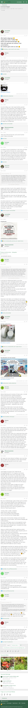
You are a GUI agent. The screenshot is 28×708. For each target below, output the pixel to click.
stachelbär (3, 10)
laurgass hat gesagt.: (6, 602)
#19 (26, 599)
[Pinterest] (7, 695)
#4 (26, 104)
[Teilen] (25, 36)
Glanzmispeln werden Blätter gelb (11, 676)
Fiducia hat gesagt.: (5, 173)
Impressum (3, 703)
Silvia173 (7, 165)
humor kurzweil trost (19, 8)
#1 (26, 35)
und (8, 96)
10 (18, 670)
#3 (26, 82)
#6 (26, 147)
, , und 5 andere (11, 49)
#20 (26, 627)
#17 (26, 498)
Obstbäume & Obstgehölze (8, 683)
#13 (26, 391)
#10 (26, 264)
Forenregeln (9, 703)
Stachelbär (4, 8)
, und (9, 210)
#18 (26, 577)
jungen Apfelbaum (7, 681)
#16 (26, 469)
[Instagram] (2, 695)
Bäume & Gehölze (6, 679)
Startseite (23, 703)
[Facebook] (4, 695)
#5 (26, 132)
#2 (26, 57)
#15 (26, 455)
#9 (26, 249)
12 (20, 670)
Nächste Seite (15, 645)
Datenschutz (15, 703)
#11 (26, 321)
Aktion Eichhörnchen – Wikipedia (9, 252)
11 (19, 670)
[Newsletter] (10, 695)
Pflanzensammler (9, 127)
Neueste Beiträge (5, 674)
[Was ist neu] (23, 2)
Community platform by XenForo (11, 706)
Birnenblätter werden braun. (9, 685)
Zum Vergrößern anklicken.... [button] (14, 184)
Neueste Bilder (5, 655)
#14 (26, 425)
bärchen (7, 259)
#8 (26, 219)
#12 (26, 355)
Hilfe (19, 703)
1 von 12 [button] (8, 645)
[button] (1, 2)
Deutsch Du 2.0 (5, 701)
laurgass (7, 142)
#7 (26, 170)
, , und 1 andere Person (13, 241)
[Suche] (26, 2)
